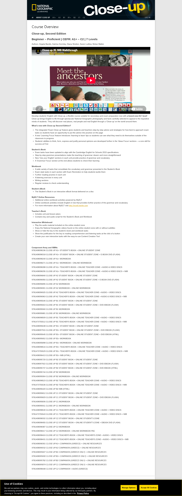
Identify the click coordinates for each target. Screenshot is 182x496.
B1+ (69, 17)
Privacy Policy (83, 493)
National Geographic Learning (43, 8)
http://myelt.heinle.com (78, 205)
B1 (64, 17)
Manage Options (129, 488)
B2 (75, 17)
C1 (79, 17)
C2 (84, 17)
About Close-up (43, 17)
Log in (147, 17)
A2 (59, 17)
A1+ (54, 17)
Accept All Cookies (149, 488)
